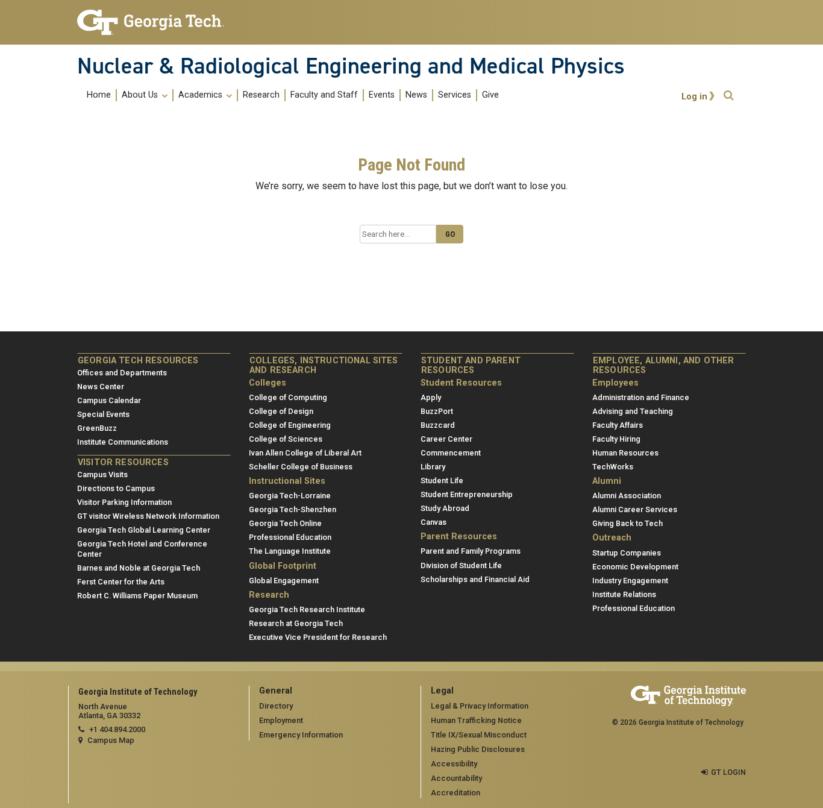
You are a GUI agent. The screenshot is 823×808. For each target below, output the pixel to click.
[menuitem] (293, 95)
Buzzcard (438, 425)
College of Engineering (290, 425)
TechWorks (612, 466)
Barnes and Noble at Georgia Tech (138, 567)
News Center (100, 386)
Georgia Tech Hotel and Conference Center (142, 549)
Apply (431, 397)
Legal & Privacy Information (479, 705)
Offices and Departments (122, 372)
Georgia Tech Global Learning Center (143, 529)
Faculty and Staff (324, 95)
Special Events (103, 414)
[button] (728, 95)
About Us (141, 95)
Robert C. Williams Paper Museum (137, 595)
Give (490, 95)
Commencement (451, 452)
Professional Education (290, 537)
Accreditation (455, 792)
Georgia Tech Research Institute (307, 609)
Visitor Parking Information (124, 502)
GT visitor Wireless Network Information (148, 516)
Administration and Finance (640, 397)
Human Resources (625, 452)
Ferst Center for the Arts (120, 581)
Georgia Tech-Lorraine (290, 495)
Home (99, 95)
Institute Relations (624, 594)
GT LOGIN (728, 772)
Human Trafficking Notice (476, 720)
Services (454, 95)
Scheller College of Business (300, 466)
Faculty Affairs (617, 425)
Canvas (433, 522)
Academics (201, 95)
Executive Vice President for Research (318, 637)
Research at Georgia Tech (296, 623)
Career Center (446, 438)
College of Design (281, 411)
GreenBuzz (97, 428)
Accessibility (454, 763)
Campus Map (110, 740)
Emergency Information (301, 734)
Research (261, 95)
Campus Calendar (109, 400)
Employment (281, 720)
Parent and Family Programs (471, 551)
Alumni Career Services (634, 509)
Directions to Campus (116, 488)
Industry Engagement (630, 580)
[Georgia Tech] (154, 22)
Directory (276, 705)
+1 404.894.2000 (117, 729)
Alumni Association (626, 495)
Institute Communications (122, 441)
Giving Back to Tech (627, 523)
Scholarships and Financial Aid (475, 579)
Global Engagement (284, 580)
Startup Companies (626, 552)
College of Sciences (285, 438)
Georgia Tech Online (285, 523)
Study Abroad (445, 508)
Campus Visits (102, 474)
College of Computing (288, 397)
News (416, 95)
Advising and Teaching (632, 411)
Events (382, 95)
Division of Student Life (461, 565)
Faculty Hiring (616, 438)
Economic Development (635, 566)
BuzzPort (437, 411)
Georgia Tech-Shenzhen (292, 509)
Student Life (442, 480)
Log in (694, 97)
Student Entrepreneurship (467, 494)
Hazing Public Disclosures (478, 749)
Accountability (456, 778)
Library (433, 466)
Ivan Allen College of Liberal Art (305, 452)
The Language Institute (290, 551)
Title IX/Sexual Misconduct (479, 734)
